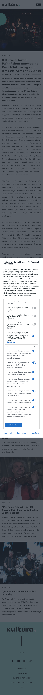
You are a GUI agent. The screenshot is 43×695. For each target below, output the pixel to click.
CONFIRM (13, 425)
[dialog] (21, 347)
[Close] (38, 262)
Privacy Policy (34, 433)
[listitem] (21, 302)
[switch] (34, 308)
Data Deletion (8, 433)
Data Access (21, 433)
